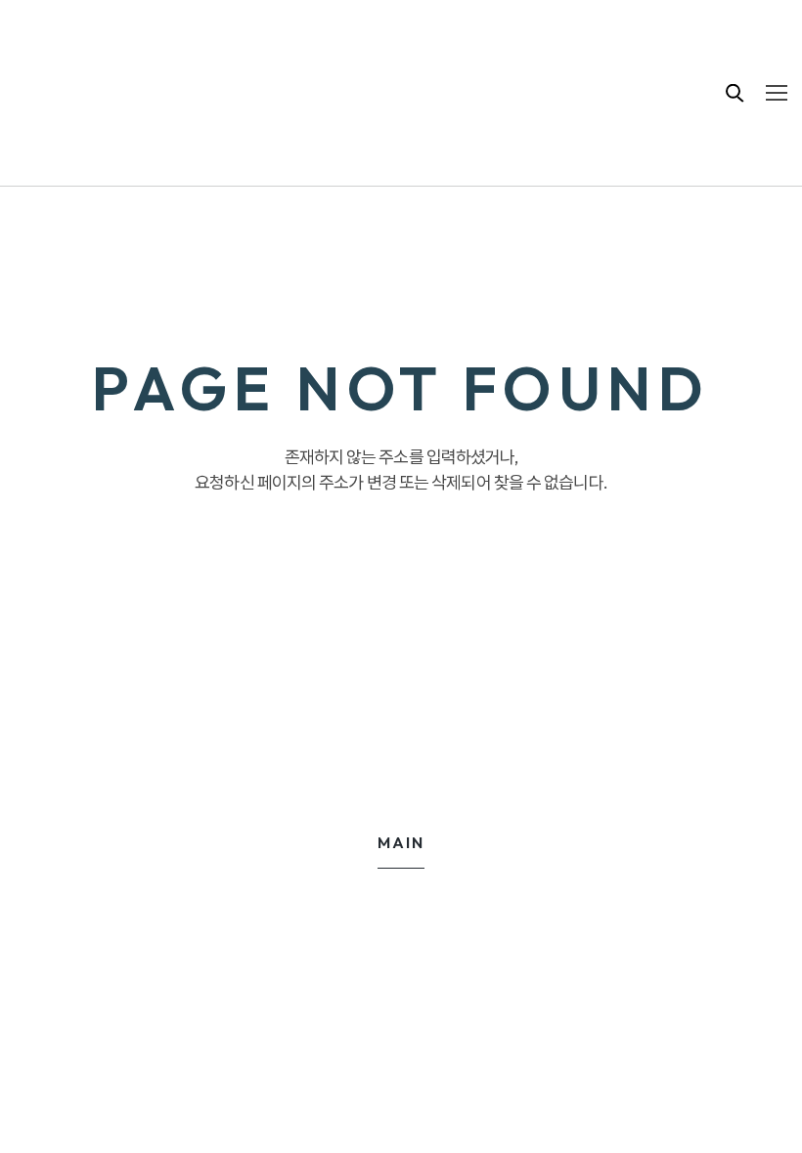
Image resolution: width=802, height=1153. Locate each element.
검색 (735, 92)
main (401, 842)
